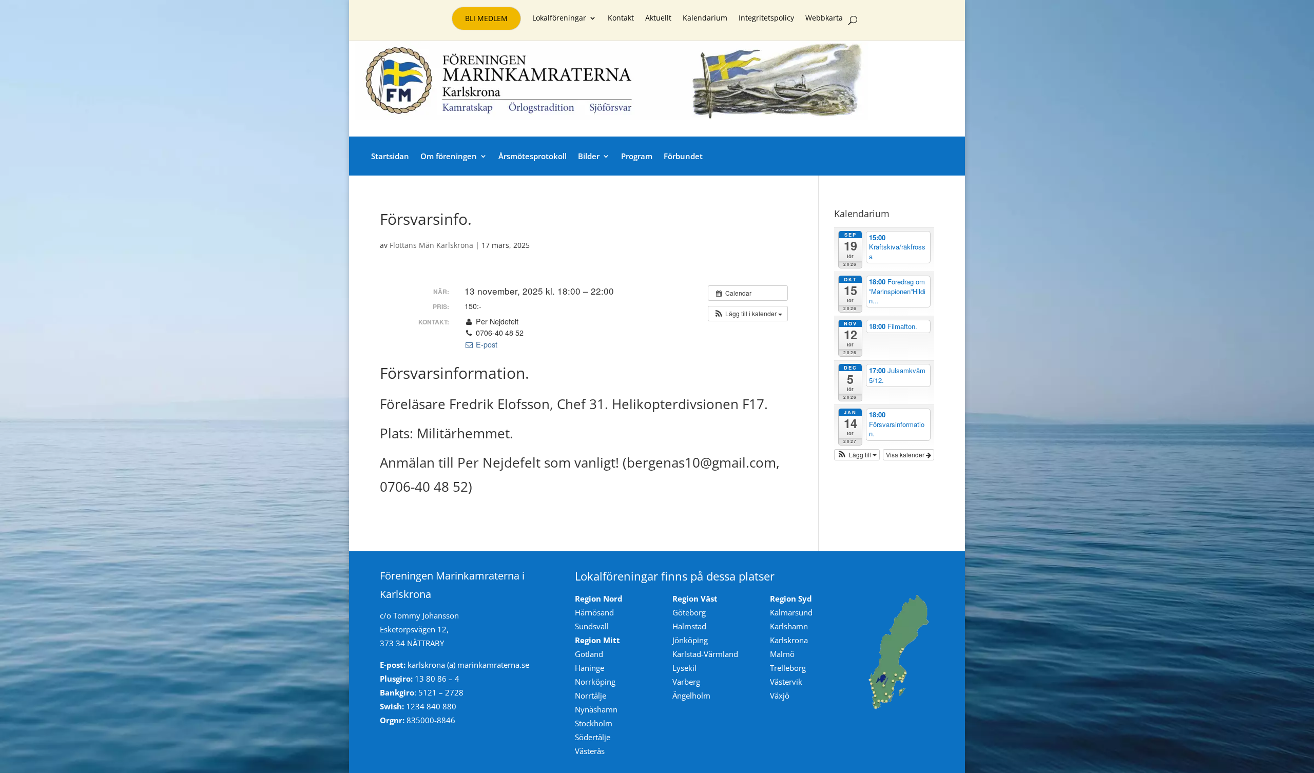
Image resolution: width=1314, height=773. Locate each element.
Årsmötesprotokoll (532, 156)
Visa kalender (906, 454)
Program (636, 156)
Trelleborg (788, 668)
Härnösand (594, 612)
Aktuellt (658, 18)
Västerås (590, 751)
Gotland (589, 654)
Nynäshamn (596, 709)
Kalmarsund (791, 612)
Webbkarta (824, 18)
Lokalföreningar (559, 18)
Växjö (779, 695)
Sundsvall (592, 626)
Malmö (782, 654)
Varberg (686, 682)
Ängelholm (691, 695)
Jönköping (690, 640)
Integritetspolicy (766, 18)
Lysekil (684, 668)
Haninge (589, 668)
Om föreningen (448, 156)
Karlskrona (789, 640)
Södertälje (592, 737)
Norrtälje (590, 695)
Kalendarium (705, 18)
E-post (485, 344)
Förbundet (683, 156)
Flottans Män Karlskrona (431, 245)
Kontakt (621, 18)
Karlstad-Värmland (705, 654)
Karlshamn (789, 626)
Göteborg (689, 612)
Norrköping (595, 682)
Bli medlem (486, 18)
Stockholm (593, 723)
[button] (747, 313)
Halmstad (689, 626)
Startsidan (390, 156)
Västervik (786, 682)
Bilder (589, 156)
